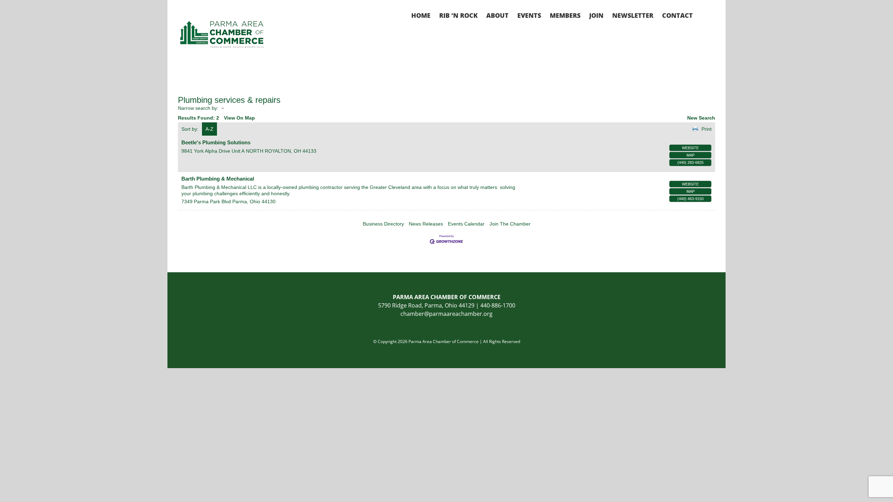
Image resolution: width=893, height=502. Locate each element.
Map (690, 155)
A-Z (209, 129)
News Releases (426, 224)
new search (701, 118)
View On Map (239, 118)
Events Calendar (466, 224)
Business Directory (383, 224)
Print (706, 129)
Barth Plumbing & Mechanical (217, 179)
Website (690, 148)
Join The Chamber (510, 224)
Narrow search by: (198, 108)
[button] (703, 14)
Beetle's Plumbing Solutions (215, 142)
